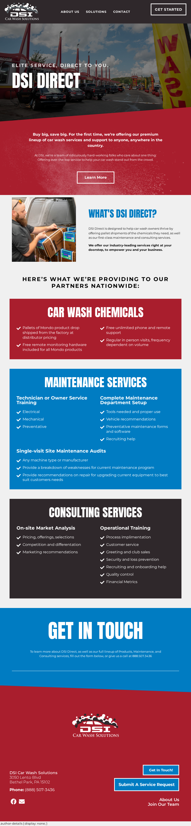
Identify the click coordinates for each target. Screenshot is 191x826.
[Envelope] (22, 801)
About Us (70, 11)
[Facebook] (14, 801)
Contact (121, 11)
